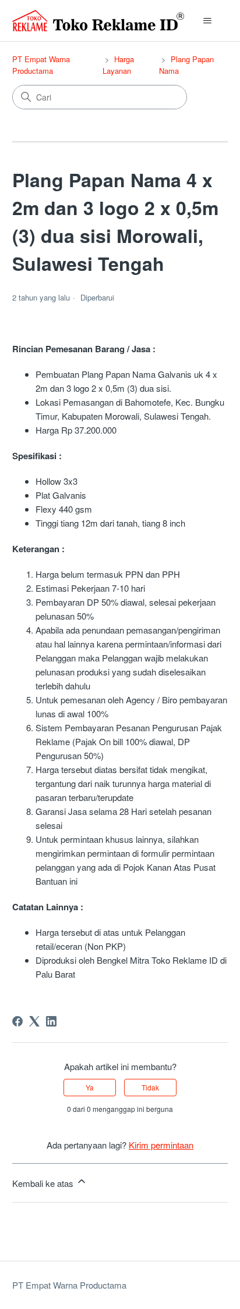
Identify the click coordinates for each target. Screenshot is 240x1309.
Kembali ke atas (44, 1183)
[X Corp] (34, 1021)
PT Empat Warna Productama (41, 64)
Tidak (150, 1087)
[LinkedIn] (51, 1021)
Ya (90, 1087)
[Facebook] (17, 1021)
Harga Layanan (118, 64)
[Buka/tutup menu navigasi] (207, 21)
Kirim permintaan (161, 1145)
